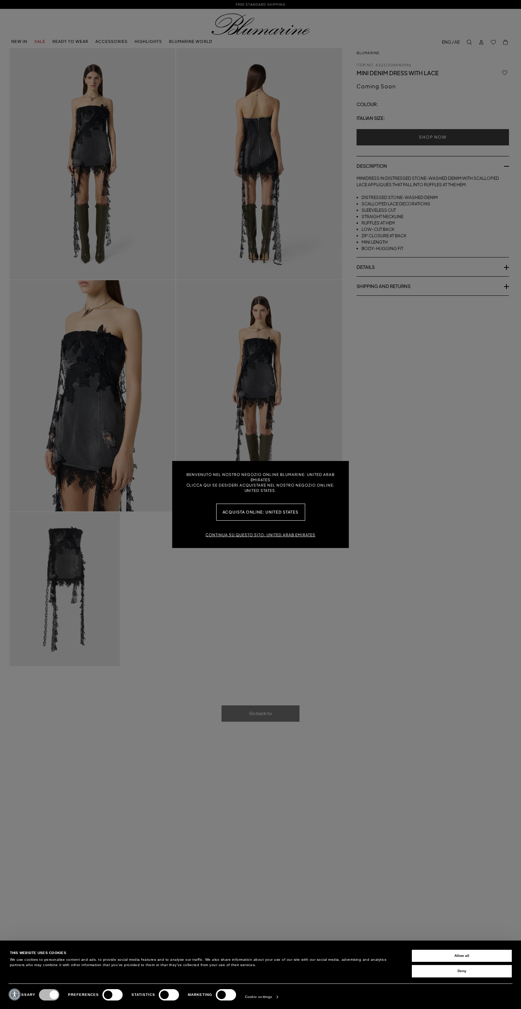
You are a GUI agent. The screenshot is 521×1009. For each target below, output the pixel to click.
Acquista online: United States (261, 512)
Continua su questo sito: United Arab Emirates (260, 534)
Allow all (461, 956)
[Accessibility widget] (15, 994)
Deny (462, 971)
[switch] (112, 994)
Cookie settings (259, 997)
